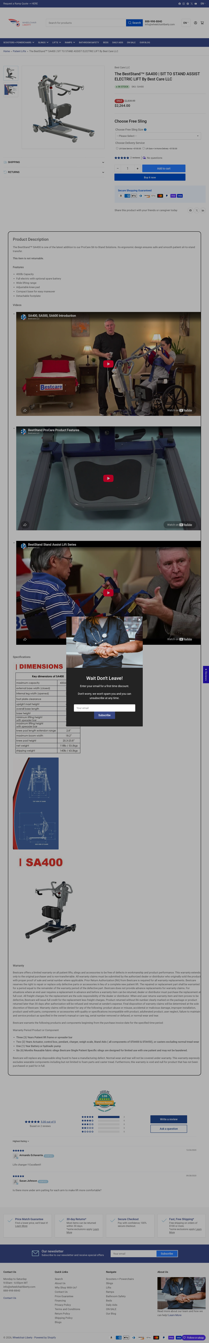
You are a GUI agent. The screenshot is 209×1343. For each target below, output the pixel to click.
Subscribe (104, 715)
